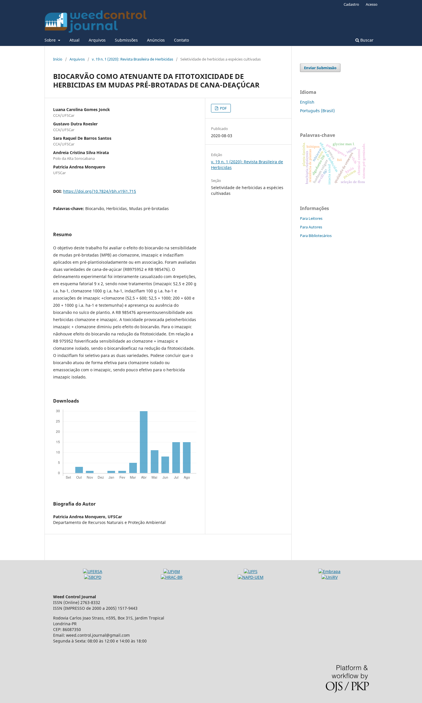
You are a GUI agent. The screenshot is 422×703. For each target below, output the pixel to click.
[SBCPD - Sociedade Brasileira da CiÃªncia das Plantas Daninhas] (92, 577)
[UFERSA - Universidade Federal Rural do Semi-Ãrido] (92, 571)
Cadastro (351, 4)
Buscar (366, 40)
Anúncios (156, 40)
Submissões (126, 40)
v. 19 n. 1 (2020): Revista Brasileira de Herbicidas (132, 59)
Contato (181, 40)
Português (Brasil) (317, 110)
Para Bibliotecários (316, 235)
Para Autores (311, 227)
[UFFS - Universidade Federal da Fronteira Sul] (251, 571)
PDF (223, 108)
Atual (74, 40)
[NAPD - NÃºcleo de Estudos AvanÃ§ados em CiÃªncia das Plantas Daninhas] (251, 577)
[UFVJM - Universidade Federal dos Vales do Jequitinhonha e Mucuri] (171, 571)
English (307, 102)
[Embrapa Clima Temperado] (329, 571)
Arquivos (97, 40)
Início (57, 59)
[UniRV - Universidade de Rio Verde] (330, 577)
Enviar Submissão (320, 67)
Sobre (50, 40)
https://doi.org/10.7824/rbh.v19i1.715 (99, 191)
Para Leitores (311, 218)
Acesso (372, 4)
